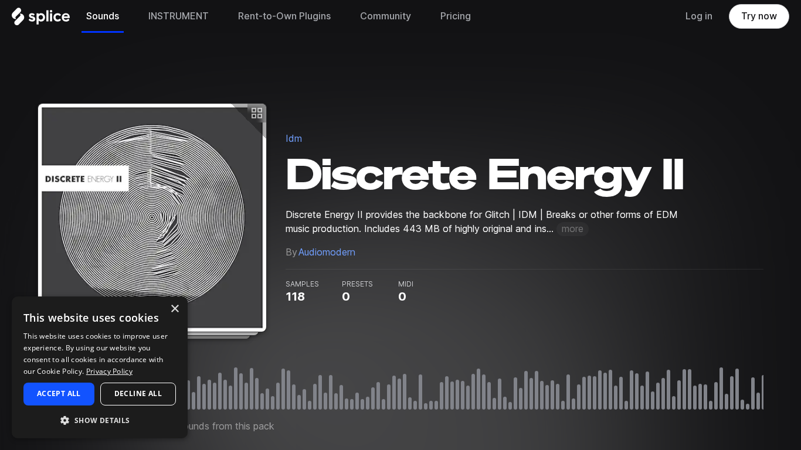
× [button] (174, 309)
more (572, 228)
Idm (294, 138)
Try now (759, 16)
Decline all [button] (138, 393)
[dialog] (100, 367)
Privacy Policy (109, 371)
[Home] (41, 19)
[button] (99, 420)
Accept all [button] (59, 393)
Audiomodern (326, 252)
